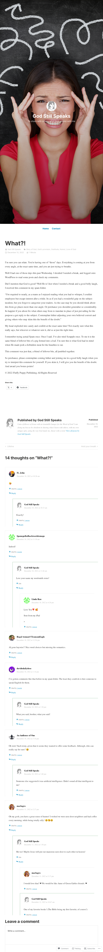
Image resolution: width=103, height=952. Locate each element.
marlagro (21, 806)
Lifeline (9, 447)
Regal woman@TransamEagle (31, 636)
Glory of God (31, 249)
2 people (19, 552)
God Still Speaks (51, 116)
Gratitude (55, 249)
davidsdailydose (24, 668)
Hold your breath (88, 447)
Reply (13, 493)
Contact (56, 228)
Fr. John (20, 472)
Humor (62, 249)
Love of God (71, 249)
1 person (19, 489)
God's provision (44, 249)
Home (46, 228)
